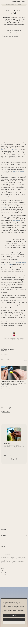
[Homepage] (19, 2)
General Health (5, 388)
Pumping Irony (5, 354)
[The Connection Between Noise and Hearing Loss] (14, 376)
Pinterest (9, 349)
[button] (2, 1)
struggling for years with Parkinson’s (11, 149)
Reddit (2, 350)
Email (6, 350)
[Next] (25, 360)
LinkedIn (13, 349)
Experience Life (17, 30)
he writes (19, 300)
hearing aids (4, 207)
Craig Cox (10, 30)
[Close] (25, 600)
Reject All (14, 619)
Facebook (3, 349)
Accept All (14, 615)
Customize (14, 622)
